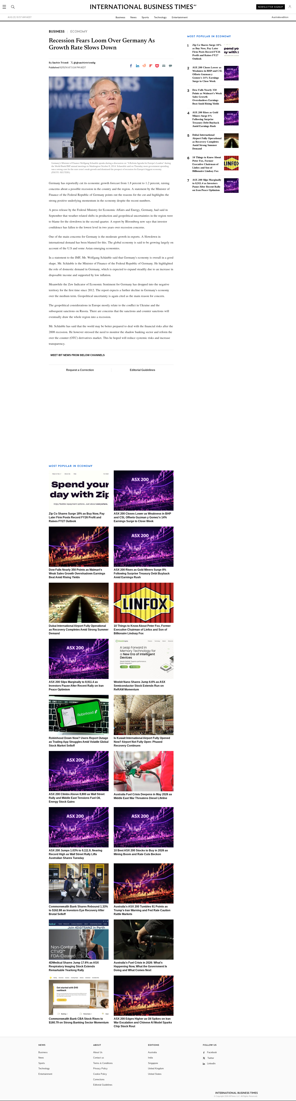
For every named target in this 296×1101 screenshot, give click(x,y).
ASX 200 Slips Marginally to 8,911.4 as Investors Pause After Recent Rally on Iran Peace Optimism (76, 685)
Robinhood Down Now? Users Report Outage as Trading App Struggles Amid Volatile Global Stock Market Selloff (78, 742)
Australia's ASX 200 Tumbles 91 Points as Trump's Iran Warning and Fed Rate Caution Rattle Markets (142, 910)
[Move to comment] (170, 66)
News (133, 17)
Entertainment (180, 17)
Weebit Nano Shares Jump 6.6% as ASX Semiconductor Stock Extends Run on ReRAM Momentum (139, 685)
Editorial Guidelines (142, 370)
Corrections (98, 1079)
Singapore (153, 1063)
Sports (145, 17)
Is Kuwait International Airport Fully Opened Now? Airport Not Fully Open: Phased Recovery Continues (142, 742)
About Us (97, 1052)
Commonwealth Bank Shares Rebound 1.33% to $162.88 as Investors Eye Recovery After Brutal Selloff (78, 910)
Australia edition (280, 17)
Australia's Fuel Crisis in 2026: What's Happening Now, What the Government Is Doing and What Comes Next (140, 966)
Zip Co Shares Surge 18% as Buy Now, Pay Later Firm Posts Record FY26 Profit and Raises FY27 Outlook (76, 517)
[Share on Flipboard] (151, 66)
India (150, 1057)
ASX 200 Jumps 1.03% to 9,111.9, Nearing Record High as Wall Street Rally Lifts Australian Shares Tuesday (75, 854)
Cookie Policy (100, 1074)
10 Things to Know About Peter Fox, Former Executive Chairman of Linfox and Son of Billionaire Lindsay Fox (142, 629)
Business (120, 17)
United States (155, 1074)
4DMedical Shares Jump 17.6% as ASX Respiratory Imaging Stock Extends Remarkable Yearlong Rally (74, 966)
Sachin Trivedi (60, 62)
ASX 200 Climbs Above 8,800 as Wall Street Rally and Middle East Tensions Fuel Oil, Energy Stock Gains (76, 798)
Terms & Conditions (103, 1063)
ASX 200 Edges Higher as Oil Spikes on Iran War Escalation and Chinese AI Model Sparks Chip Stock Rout (143, 1022)
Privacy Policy (100, 1068)
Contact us (98, 1057)
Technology (160, 17)
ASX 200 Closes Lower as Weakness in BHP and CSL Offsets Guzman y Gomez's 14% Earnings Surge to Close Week (142, 517)
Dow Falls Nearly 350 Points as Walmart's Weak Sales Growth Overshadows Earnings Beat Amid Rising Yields (77, 573)
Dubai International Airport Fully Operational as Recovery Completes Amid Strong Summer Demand (78, 629)
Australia (152, 1052)
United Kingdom (156, 1068)
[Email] (164, 66)
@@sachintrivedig (84, 62)
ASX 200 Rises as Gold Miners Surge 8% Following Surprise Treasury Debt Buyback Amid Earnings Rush (142, 573)
